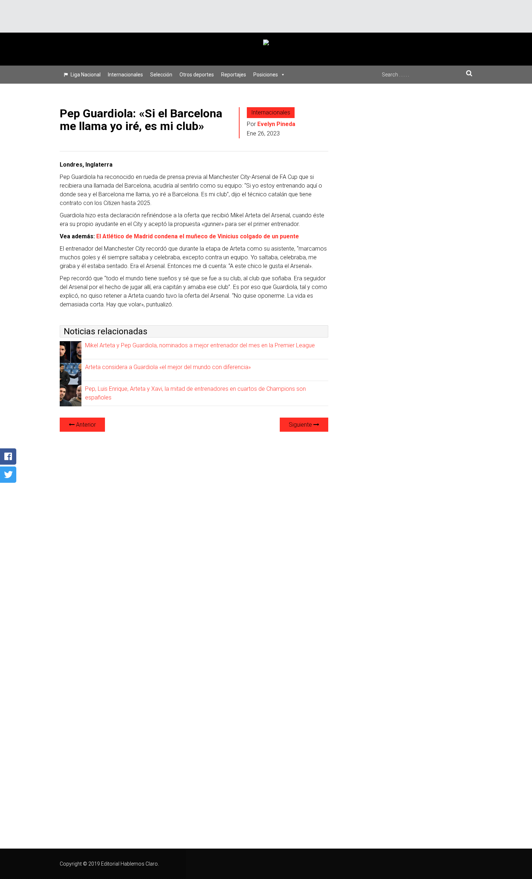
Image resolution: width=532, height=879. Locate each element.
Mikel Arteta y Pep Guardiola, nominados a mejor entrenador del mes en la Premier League (200, 345)
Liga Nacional (86, 75)
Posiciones (265, 75)
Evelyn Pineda (276, 124)
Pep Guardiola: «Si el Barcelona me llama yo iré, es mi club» (141, 119)
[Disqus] (194, 528)
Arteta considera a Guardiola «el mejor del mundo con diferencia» (168, 367)
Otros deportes (197, 75)
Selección (161, 75)
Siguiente (301, 424)
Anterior (85, 424)
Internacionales (125, 75)
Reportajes (233, 75)
